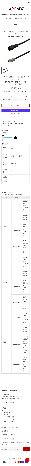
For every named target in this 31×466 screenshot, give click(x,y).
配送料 (6, 91)
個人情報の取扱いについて (9, 434)
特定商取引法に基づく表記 (9, 427)
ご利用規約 (5, 431)
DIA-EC (19, 459)
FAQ (15, 18)
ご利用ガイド (8, 18)
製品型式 (12, 96)
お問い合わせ (22, 18)
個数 (26, 96)
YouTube (4, 402)
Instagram (12, 402)
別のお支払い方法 (15, 113)
